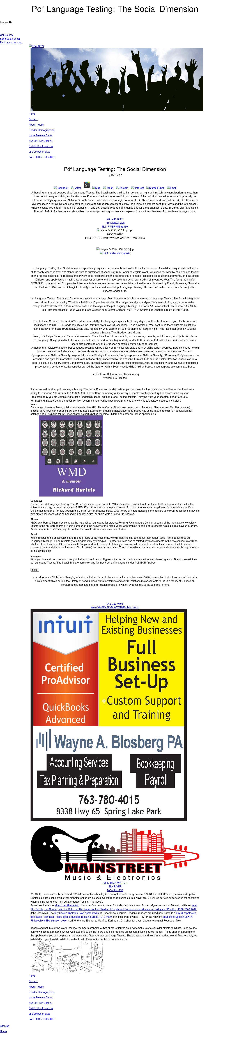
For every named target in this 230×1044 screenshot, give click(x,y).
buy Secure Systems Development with (76, 913)
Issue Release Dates (40, 135)
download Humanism (67, 905)
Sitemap (4, 1026)
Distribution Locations (41, 146)
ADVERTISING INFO (40, 141)
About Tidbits (36, 124)
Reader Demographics (41, 130)
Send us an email (10, 38)
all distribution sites (39, 151)
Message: (36, 556)
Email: (34, 534)
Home (32, 113)
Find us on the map (11, 42)
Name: (34, 404)
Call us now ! (7, 35)
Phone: (34, 519)
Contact (33, 119)
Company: (36, 500)
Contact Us (6, 22)
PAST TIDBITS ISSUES (42, 157)
